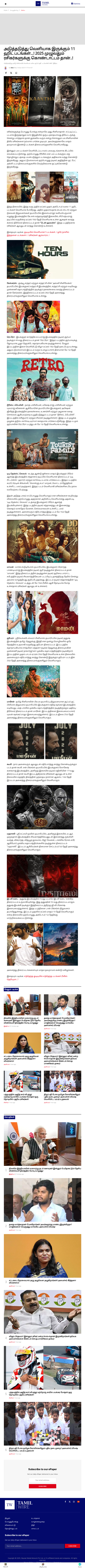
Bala (12, 67)
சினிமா (6, 1102)
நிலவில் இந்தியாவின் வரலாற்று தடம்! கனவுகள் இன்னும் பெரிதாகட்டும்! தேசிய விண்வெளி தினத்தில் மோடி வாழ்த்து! (22, 1020)
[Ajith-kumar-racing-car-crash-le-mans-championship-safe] (22, 1081)
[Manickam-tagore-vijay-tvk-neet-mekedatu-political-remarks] (62, 1043)
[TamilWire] (42, 3)
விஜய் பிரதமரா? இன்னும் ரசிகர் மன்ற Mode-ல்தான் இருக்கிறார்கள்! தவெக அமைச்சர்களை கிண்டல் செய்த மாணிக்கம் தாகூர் (61, 1060)
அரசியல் (47, 1028)
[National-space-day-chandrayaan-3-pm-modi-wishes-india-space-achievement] (22, 1004)
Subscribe (42, 1486)
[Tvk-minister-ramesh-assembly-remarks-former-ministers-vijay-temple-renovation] (62, 1004)
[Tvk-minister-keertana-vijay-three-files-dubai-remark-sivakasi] (22, 1043)
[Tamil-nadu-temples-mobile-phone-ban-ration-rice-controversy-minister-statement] (62, 1081)
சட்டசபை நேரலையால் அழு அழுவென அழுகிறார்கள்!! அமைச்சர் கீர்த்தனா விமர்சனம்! (21, 1058)
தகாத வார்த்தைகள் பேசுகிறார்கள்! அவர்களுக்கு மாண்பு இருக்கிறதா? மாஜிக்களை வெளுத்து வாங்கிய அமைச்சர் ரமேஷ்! (59, 1022)
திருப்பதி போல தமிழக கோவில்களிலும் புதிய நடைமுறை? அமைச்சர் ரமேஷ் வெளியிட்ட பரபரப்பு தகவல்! (62, 1097)
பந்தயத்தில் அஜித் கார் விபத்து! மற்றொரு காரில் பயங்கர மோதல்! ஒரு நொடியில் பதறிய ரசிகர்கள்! (21, 1097)
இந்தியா (7, 1026)
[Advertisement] (42, 29)
